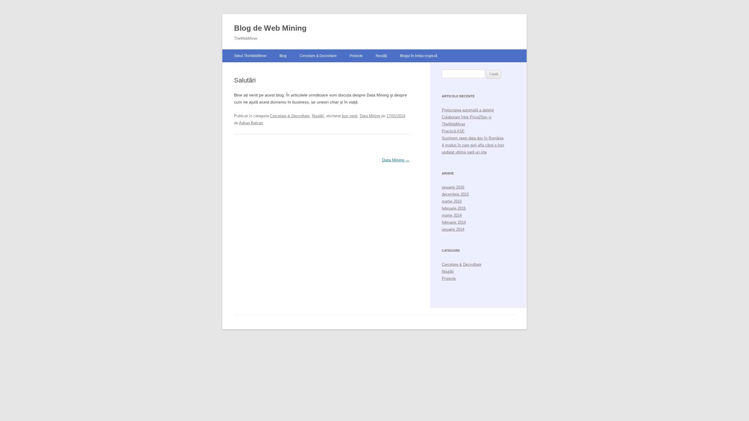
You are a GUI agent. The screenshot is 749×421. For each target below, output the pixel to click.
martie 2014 (452, 215)
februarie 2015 (454, 208)
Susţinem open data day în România (473, 138)
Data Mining (370, 116)
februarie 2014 (454, 222)
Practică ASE (453, 131)
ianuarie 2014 (453, 229)
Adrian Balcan (251, 123)
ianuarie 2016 (453, 187)
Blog (283, 56)
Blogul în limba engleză (418, 56)
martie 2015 (452, 201)
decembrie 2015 (455, 194)
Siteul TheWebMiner (250, 56)
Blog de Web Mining (270, 28)
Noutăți (381, 56)
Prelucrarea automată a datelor (468, 110)
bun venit (350, 116)
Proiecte (356, 56)
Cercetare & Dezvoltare (318, 56)
